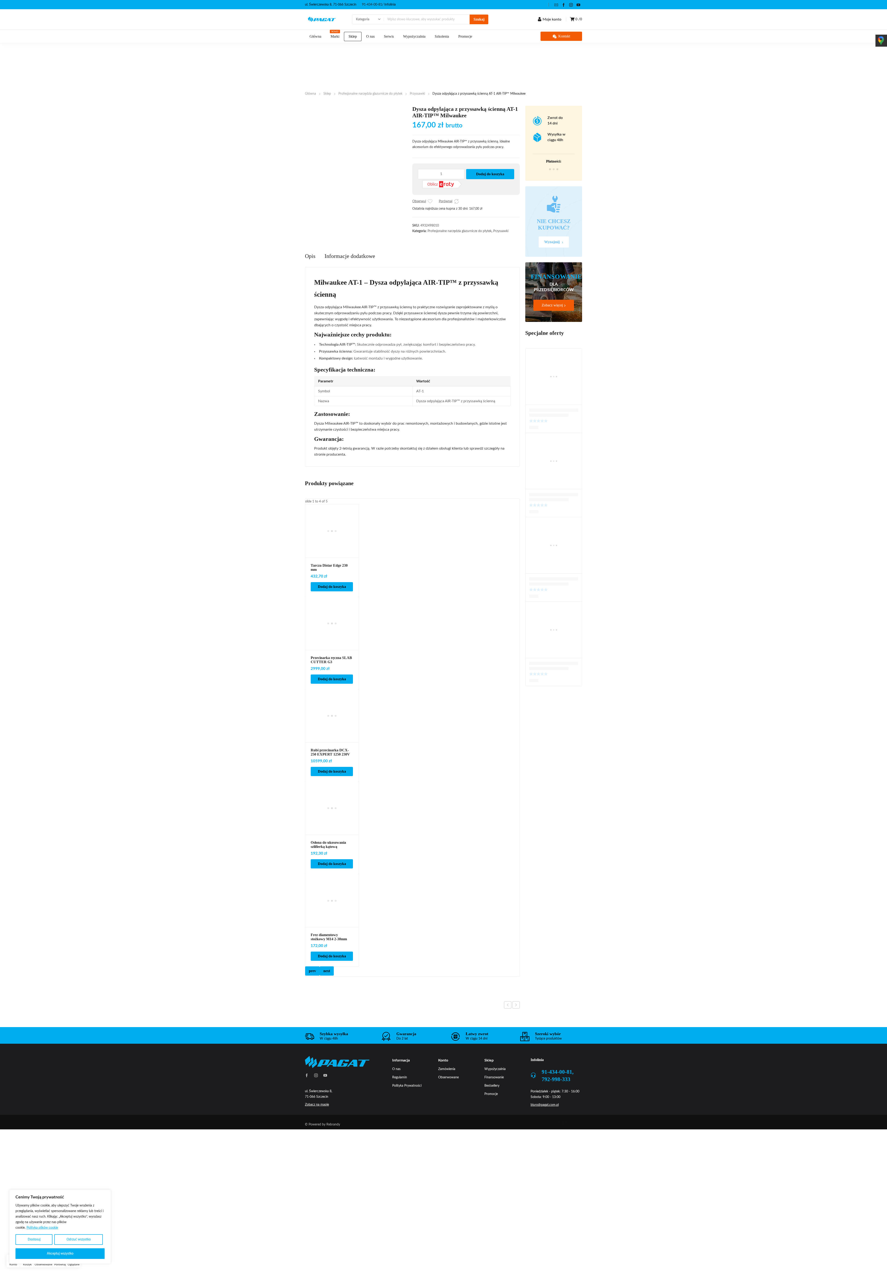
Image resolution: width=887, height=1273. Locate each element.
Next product (516, 1029)
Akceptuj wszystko (60, 1253)
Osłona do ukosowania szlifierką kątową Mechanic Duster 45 (328, 871)
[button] (307, 108)
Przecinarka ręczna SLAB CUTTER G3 (331, 684)
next (326, 995)
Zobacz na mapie (317, 1129)
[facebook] (563, 4)
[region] (60, 1227)
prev (312, 995)
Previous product (507, 1029)
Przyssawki (417, 93)
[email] (556, 4)
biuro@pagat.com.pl (545, 1129)
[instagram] (571, 4)
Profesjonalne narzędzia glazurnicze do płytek (370, 93)
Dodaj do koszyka (490, 174)
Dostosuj (34, 1239)
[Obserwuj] (430, 201)
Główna (310, 93)
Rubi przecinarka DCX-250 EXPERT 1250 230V (330, 777)
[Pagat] (322, 19)
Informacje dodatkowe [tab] (350, 281)
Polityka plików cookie (42, 1227)
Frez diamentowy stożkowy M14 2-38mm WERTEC (329, 963)
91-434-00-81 (372, 4)
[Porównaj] (456, 201)
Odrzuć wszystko (79, 1239)
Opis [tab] (310, 281)
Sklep (327, 93)
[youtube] (578, 4)
